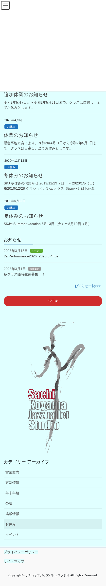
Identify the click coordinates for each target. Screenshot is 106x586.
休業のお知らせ (21, 135)
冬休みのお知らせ (23, 175)
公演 (8, 503)
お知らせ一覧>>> (87, 286)
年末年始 (12, 493)
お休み (11, 126)
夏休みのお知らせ (23, 216)
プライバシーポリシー (21, 552)
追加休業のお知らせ (26, 94)
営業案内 (34, 269)
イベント (36, 250)
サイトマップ (14, 561)
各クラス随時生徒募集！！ (24, 274)
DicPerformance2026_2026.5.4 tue (31, 256)
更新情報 (12, 483)
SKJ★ (53, 301)
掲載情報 (12, 514)
